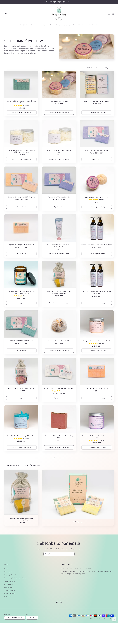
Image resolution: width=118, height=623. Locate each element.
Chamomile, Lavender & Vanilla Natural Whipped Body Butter (21, 151)
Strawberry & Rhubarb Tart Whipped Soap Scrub (96, 437)
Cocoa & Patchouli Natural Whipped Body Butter (59, 151)
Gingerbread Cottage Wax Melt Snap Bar (21, 244)
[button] (6, 14)
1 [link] (54, 457)
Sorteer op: (82, 68)
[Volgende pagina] (64, 457)
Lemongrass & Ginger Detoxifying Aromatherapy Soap (59, 292)
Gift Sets (76, 522)
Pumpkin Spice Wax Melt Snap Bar (96, 388)
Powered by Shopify (109, 618)
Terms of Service (9, 590)
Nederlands (31, 617)
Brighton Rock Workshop (98, 618)
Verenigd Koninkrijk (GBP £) (14, 617)
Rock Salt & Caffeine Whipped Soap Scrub (21, 436)
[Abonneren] (72, 554)
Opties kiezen (96, 159)
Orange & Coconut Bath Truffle (59, 341)
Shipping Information (10, 575)
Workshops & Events (10, 572)
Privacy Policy (8, 584)
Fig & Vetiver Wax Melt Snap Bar (59, 197)
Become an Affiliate (10, 593)
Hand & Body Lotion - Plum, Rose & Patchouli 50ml (59, 245)
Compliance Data (9, 581)
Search (6, 569)
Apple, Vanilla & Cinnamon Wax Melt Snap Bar (21, 102)
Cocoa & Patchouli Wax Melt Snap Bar (97, 150)
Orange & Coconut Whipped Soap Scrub (96, 341)
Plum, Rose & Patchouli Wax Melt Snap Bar (59, 388)
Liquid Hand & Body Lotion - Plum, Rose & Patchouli (96, 292)
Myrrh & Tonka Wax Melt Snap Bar (21, 341)
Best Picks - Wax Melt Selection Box (96, 101)
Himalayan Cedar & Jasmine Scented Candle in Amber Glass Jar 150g (21, 292)
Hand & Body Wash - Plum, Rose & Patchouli (96, 245)
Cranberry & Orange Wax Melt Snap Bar (21, 197)
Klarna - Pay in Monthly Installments (15, 578)
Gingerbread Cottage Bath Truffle (96, 197)
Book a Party (8, 596)
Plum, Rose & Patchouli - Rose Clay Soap (21, 388)
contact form (99, 571)
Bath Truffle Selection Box (59, 101)
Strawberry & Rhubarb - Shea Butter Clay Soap (59, 437)
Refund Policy (8, 587)
